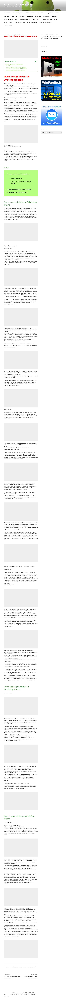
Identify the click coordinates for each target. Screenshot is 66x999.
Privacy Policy (6, 996)
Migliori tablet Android (25, 19)
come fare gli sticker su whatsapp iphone (14, 64)
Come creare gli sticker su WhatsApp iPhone (17, 67)
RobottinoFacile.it (18, 4)
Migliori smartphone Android (10, 19)
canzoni (57, 13)
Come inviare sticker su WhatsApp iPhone (16, 70)
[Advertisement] (21, 49)
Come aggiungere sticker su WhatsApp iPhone (17, 68)
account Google (7, 13)
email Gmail (6, 16)
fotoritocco (21, 16)
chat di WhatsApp (19, 965)
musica (38, 19)
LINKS (25, 992)
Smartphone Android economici (50, 19)
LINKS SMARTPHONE (15, 994)
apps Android (40, 13)
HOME (7, 992)
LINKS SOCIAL (31, 992)
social (5, 22)
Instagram (54, 16)
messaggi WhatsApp (29, 965)
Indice (9, 65)
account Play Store (18, 13)
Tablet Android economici (45, 22)
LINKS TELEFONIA (25, 994)
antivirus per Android (30, 13)
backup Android (49, 13)
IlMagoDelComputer (17, 34)
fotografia (14, 16)
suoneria (11, 22)
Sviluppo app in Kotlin (32, 22)
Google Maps (46, 16)
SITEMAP (33, 994)
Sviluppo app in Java (20, 22)
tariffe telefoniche (8, 25)
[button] (34, 62)
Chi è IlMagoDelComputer (17, 992)
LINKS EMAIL (6, 994)
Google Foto (38, 16)
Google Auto (30, 16)
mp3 (33, 19)
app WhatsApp (9, 965)
